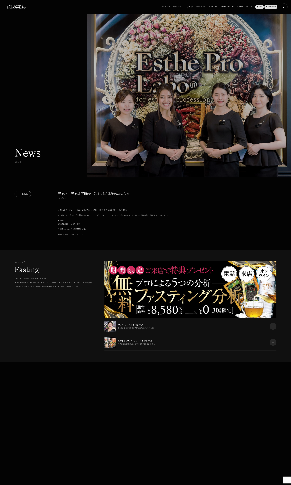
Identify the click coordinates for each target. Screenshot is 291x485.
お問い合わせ (271, 6)
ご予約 (260, 6)
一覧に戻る (24, 194)
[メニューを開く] (284, 6)
